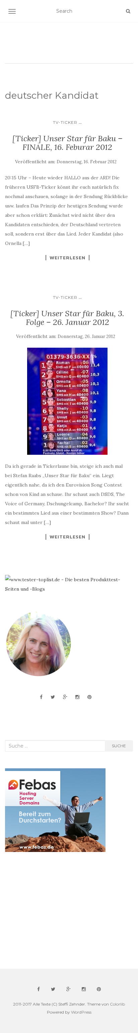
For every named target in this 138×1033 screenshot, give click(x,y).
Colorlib (117, 1004)
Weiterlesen (67, 257)
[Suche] (128, 11)
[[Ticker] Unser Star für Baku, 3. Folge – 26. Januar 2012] (67, 401)
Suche (119, 745)
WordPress (81, 1012)
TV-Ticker (65, 122)
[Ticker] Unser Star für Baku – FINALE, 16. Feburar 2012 (67, 142)
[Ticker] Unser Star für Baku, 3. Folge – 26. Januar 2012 (67, 317)
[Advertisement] (55, 910)
